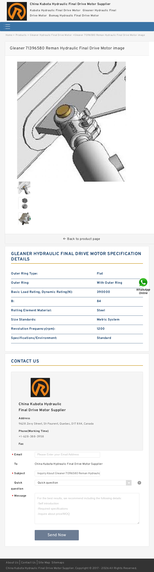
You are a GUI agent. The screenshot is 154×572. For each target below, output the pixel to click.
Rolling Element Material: (31, 311)
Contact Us (28, 562)
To (15, 464)
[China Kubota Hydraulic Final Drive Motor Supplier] (17, 10)
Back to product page (83, 239)
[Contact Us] (143, 286)
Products (21, 35)
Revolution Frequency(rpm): (33, 329)
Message (19, 496)
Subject (18, 474)
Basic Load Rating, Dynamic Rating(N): (42, 292)
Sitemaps (58, 562)
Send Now (57, 535)
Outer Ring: (20, 283)
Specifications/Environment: (34, 338)
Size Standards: (23, 320)
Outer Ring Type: (24, 274)
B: (12, 301)
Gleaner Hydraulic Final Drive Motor (51, 35)
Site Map (44, 562)
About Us (12, 562)
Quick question (17, 486)
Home (9, 35)
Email (17, 455)
